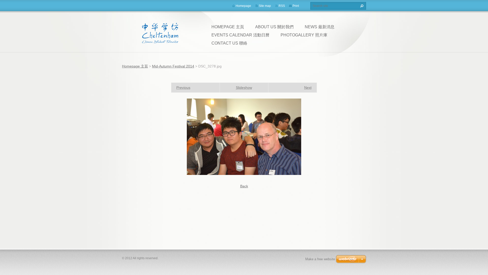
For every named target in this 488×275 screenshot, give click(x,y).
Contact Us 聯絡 (229, 43)
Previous (183, 88)
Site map (265, 6)
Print (296, 6)
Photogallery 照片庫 (304, 35)
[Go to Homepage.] (160, 33)
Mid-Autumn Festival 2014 (173, 66)
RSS (282, 6)
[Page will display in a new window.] (244, 136)
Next (308, 88)
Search (361, 6)
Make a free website (320, 259)
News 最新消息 (319, 27)
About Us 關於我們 (274, 27)
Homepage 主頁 (227, 27)
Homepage (243, 6)
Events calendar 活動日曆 (240, 35)
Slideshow (244, 88)
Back (244, 186)
